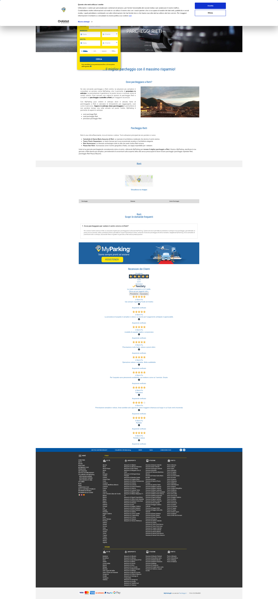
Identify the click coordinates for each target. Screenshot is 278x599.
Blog (151, 450)
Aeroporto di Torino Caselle (132, 513)
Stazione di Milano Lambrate (154, 490)
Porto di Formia (171, 477)
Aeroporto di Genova (130, 488)
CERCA (99, 59)
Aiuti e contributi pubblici (86, 489)
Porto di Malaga (171, 560)
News (140, 450)
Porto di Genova (171, 479)
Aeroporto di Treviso (130, 517)
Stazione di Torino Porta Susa (154, 526)
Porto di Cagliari (171, 472)
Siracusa (105, 530)
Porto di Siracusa (172, 503)
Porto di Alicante (171, 556)
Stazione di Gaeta (151, 479)
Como (104, 481)
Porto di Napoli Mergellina (174, 488)
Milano (105, 499)
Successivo (144, 294)
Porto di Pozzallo (172, 494)
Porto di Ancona (171, 465)
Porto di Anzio (171, 466)
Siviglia (105, 576)
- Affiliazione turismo (85, 478)
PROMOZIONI (82, 469)
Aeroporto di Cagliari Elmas (132, 479)
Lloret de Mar (106, 563)
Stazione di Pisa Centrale (153, 503)
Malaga (105, 567)
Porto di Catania (171, 474)
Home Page (81, 460)
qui (130, 16)
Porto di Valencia (172, 561)
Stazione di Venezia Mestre (153, 531)
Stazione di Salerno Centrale (153, 521)
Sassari (105, 524)
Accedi (80, 463)
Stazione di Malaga (151, 563)
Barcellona (106, 558)
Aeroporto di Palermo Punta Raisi (133, 501)
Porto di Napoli (171, 486)
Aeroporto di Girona (129, 563)
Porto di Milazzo (171, 483)
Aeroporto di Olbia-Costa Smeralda (134, 499)
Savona (105, 526)
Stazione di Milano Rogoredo (154, 495)
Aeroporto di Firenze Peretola (132, 486)
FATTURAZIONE (82, 471)
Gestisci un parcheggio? (99, 450)
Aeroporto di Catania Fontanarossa (134, 481)
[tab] (139, 215)
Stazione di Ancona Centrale (153, 465)
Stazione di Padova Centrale (153, 501)
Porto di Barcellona (172, 558)
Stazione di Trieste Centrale (153, 530)
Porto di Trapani (171, 508)
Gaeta (104, 490)
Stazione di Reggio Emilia (153, 508)
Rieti (104, 515)
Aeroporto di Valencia (130, 585)
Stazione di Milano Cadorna (153, 486)
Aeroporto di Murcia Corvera (132, 572)
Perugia (105, 506)
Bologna (105, 474)
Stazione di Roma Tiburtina (153, 517)
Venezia (105, 539)
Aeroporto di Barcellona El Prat (132, 560)
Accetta (210, 6)
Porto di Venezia (171, 513)
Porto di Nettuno (172, 490)
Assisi (104, 470)
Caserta (105, 476)
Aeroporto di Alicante (130, 556)
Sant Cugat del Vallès (109, 570)
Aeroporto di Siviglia (130, 581)
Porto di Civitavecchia (173, 476)
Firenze (105, 488)
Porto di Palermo (172, 492)
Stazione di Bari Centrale (152, 466)
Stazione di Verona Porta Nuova (155, 533)
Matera (105, 495)
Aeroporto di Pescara (130, 503)
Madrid (105, 565)
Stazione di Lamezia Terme (153, 485)
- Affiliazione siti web (85, 480)
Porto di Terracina (172, 506)
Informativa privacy (84, 490)
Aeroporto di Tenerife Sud (131, 583)
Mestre (105, 497)
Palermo (105, 504)
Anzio (104, 466)
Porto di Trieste (171, 510)
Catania (105, 477)
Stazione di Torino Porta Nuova (154, 524)
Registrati (81, 465)
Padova (105, 503)
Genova (105, 492)
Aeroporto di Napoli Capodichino (133, 497)
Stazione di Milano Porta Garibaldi (155, 492)
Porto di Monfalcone (173, 485)
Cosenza (105, 483)
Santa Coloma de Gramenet (110, 572)
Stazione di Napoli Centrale (153, 499)
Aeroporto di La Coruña (130, 567)
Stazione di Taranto (151, 522)
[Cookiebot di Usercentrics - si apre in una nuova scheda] (63, 21)
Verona (105, 540)
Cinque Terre (106, 479)
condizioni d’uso (165, 450)
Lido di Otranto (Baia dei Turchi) (112, 494)
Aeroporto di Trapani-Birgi (131, 515)
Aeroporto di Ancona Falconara (132, 466)
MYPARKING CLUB (83, 467)
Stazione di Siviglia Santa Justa (154, 567)
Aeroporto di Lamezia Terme (132, 490)
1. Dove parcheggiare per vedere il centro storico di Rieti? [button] (105, 226)
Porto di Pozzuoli (172, 495)
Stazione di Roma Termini (153, 515)
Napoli (104, 501)
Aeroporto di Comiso (130, 483)
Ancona (105, 465)
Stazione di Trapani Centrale (153, 528)
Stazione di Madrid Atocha (153, 560)
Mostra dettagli (84, 22)
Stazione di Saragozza (152, 565)
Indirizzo (83, 25)
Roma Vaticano (107, 519)
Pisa (104, 508)
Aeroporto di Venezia (130, 519)
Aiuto (80, 462)
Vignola (105, 542)
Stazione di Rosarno (151, 519)
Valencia (105, 579)
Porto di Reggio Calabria (174, 497)
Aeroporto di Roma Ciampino (132, 508)
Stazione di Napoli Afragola (153, 497)
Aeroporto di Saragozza (131, 579)
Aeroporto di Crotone (130, 485)
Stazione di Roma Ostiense (153, 513)
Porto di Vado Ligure (173, 512)
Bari (104, 472)
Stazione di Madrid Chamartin (154, 561)
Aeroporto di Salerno (130, 512)
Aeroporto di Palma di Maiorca (132, 574)
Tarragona (105, 578)
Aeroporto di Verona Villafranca (133, 521)
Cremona (105, 486)
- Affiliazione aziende (85, 476)
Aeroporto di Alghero (130, 465)
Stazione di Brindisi (151, 470)
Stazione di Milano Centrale (153, 488)
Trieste (105, 537)
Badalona (105, 556)
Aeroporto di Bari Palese (131, 468)
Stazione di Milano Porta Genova (155, 494)
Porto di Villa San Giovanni (174, 515)
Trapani (105, 535)
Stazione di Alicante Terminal (154, 556)
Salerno (105, 522)
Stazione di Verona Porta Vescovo (155, 535)
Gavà (104, 560)
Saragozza (106, 574)
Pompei (105, 510)
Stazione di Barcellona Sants (154, 558)
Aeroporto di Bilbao (129, 561)
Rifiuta (210, 13)
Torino (104, 533)
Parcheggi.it (182, 593)
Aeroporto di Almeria (130, 558)
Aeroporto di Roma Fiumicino (132, 510)
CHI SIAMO (81, 481)
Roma (104, 517)
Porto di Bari (170, 468)
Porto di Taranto (171, 504)
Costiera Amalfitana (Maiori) (110, 485)
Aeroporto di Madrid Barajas (132, 569)
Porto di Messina (172, 481)
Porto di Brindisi (171, 470)
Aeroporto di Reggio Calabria (132, 506)
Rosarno (105, 521)
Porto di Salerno (171, 499)
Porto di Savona (171, 501)
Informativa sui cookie (85, 492)
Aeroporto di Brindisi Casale (132, 477)
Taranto (105, 531)
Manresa (105, 569)
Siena (104, 528)
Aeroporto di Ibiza (129, 565)
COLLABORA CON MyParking (123, 450)
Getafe (104, 561)
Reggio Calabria (107, 513)
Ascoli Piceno (106, 468)
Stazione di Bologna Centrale (154, 468)
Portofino (105, 512)
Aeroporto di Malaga (130, 570)
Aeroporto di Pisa (129, 504)
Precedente (134, 294)
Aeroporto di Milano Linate (131, 492)
